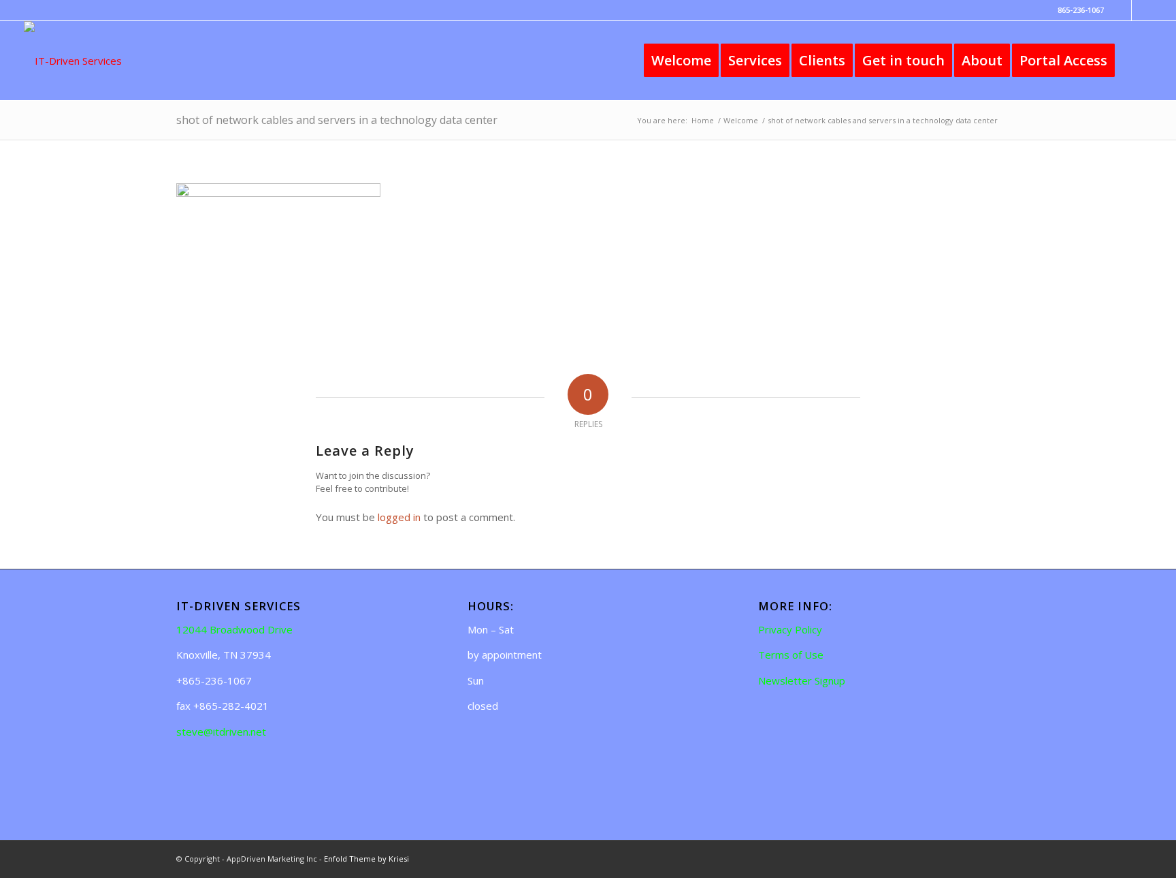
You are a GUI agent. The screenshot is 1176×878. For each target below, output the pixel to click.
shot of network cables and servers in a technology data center (336, 119)
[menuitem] (681, 60)
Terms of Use (790, 654)
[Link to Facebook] (1121, 10)
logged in (399, 517)
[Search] (1138, 60)
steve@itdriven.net (221, 731)
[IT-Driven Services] (73, 60)
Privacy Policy (790, 629)
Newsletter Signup (801, 680)
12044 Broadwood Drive (234, 629)
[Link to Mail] (1142, 10)
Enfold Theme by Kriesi (366, 858)
